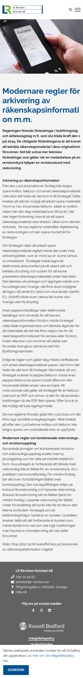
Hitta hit (21, 592)
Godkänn (16, 670)
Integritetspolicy (41, 638)
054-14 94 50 (25, 576)
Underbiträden (41, 644)
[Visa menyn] (78, 9)
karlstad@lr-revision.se (32, 582)
